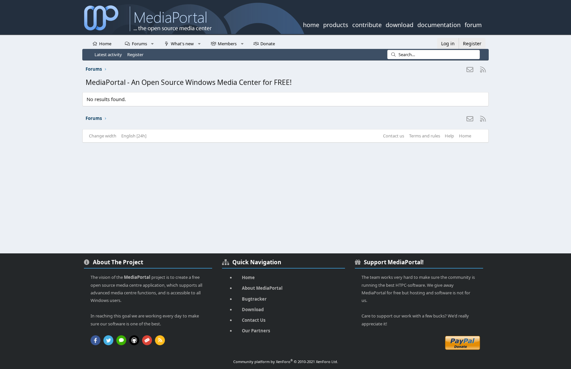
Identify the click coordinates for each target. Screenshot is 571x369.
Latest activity (108, 54)
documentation (439, 24)
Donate (267, 44)
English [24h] (133, 136)
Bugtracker (254, 299)
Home (105, 44)
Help (449, 136)
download (399, 24)
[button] (152, 43)
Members (227, 44)
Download (253, 310)
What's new (182, 44)
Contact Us (253, 320)
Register (135, 54)
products (335, 24)
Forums (139, 44)
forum (473, 24)
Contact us (393, 136)
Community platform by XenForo (285, 361)
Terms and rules (424, 136)
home (311, 24)
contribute (367, 24)
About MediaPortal (262, 288)
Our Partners (256, 331)
